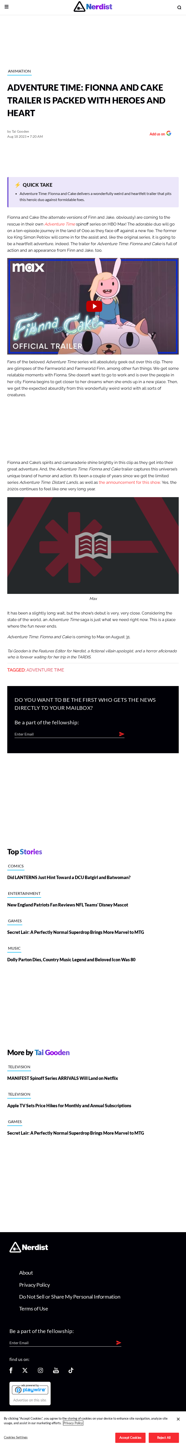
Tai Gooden (20, 131)
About (26, 1272)
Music (14, 948)
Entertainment (24, 893)
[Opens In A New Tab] (30, 1389)
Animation (19, 71)
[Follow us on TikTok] (71, 1372)
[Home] (28, 1251)
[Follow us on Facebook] (10, 1372)
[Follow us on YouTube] (56, 1372)
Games (15, 920)
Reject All (163, 1437)
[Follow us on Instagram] (40, 1372)
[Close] (178, 1419)
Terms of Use (33, 1308)
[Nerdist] (93, 7)
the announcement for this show (129, 482)
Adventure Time (59, 224)
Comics (16, 866)
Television (19, 1066)
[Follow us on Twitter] (25, 1372)
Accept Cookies (130, 1437)
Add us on (156, 134)
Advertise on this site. (30, 1400)
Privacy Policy (34, 1284)
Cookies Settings (16, 1437)
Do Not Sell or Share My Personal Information (69, 1296)
